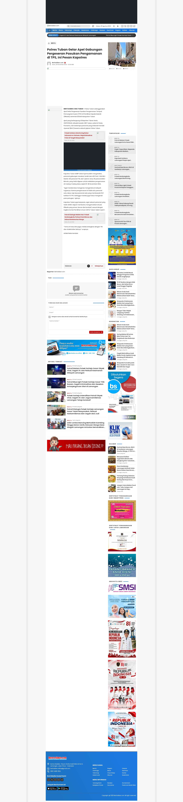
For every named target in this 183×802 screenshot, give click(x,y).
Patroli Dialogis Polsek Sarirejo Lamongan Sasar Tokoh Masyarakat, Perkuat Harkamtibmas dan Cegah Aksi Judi (85, 411)
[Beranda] (49, 30)
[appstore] (52, 790)
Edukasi (102, 30)
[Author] (49, 63)
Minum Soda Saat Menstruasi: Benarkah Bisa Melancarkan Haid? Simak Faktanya (126, 295)
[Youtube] (58, 779)
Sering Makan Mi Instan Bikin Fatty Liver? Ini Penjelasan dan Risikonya (126, 336)
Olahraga (94, 30)
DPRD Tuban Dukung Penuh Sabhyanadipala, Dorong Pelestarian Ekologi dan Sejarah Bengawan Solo (124, 204)
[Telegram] (134, 26)
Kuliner (124, 30)
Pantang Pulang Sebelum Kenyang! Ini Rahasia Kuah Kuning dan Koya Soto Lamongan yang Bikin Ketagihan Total (126, 480)
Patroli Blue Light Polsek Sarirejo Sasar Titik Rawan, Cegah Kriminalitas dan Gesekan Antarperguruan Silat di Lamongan (85, 384)
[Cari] (68, 26)
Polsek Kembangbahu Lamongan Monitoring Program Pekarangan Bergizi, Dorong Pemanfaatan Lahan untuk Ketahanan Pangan (124, 177)
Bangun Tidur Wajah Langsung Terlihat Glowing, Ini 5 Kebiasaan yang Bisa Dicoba (125, 314)
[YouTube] (131, 26)
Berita (55, 30)
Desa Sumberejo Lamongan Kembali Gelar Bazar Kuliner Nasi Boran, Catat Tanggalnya (126, 469)
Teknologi (68, 30)
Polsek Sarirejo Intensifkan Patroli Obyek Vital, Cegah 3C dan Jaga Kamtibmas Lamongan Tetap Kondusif (84, 397)
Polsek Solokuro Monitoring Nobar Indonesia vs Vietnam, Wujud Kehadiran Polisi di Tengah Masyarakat (78, 135)
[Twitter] (125, 26)
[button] (93, 26)
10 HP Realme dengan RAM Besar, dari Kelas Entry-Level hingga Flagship (126, 284)
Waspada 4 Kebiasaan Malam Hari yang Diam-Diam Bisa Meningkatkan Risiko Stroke (125, 304)
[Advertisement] (91, 13)
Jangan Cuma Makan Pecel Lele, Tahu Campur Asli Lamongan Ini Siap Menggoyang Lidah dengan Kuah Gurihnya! (126, 489)
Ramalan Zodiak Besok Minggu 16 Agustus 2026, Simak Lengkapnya (125, 275)
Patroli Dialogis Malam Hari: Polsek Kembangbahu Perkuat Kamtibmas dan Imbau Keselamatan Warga (78, 217)
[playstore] (63, 790)
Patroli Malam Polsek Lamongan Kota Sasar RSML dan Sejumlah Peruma (124, 141)
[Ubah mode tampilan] (114, 26)
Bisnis (61, 30)
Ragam (117, 30)
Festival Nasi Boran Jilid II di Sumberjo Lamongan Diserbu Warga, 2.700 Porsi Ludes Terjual (124, 168)
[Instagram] (128, 26)
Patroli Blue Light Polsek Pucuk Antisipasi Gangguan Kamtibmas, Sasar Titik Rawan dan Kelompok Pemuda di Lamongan (124, 186)
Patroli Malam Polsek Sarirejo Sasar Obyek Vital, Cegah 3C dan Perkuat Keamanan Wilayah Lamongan (85, 370)
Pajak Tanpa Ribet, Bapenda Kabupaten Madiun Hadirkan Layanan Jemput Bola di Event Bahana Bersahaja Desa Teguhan (124, 150)
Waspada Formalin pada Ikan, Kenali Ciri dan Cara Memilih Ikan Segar (125, 365)
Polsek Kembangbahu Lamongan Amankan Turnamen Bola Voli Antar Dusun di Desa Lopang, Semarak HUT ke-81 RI (123, 195)
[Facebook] (122, 26)
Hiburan (132, 30)
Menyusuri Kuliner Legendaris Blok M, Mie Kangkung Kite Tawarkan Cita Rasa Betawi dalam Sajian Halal (125, 461)
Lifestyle (76, 30)
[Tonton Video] (118, 26)
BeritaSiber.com (57, 63)
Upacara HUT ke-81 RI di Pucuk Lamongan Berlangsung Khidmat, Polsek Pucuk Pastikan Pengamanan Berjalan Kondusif (123, 223)
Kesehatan (85, 30)
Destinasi (110, 30)
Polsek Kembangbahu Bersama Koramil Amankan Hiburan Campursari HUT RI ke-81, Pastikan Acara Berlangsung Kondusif (124, 214)
